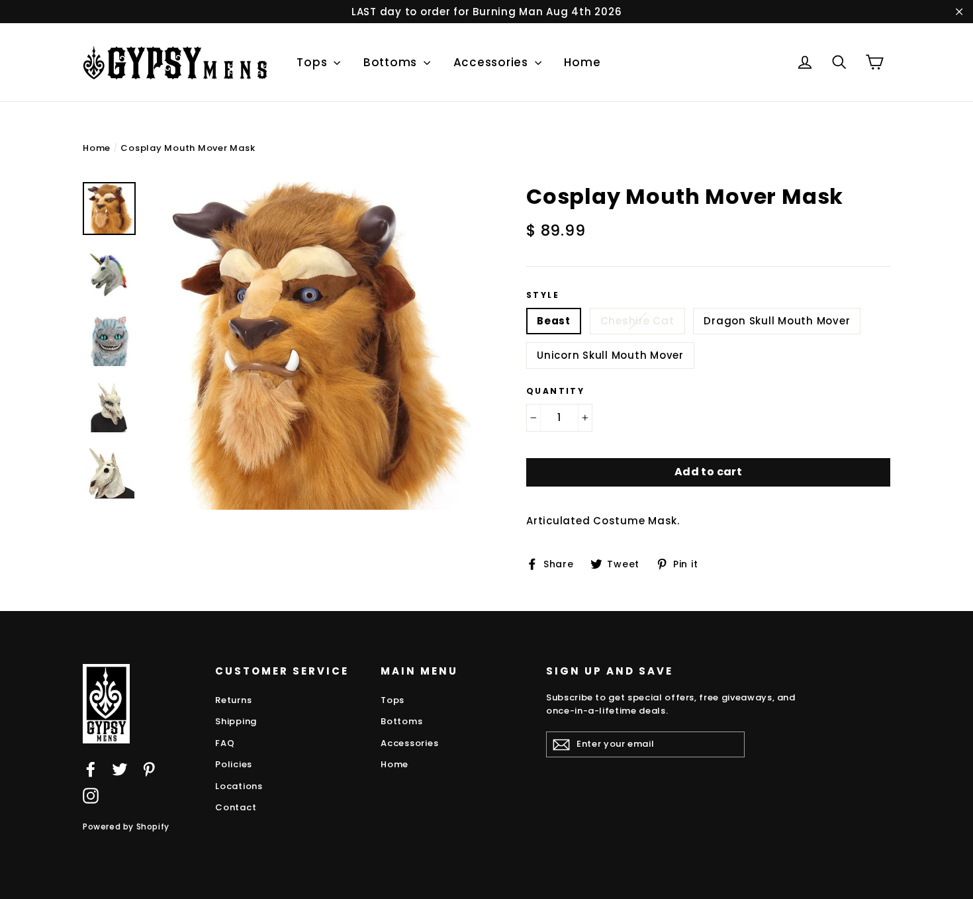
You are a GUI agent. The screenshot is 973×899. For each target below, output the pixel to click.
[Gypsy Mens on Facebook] (91, 769)
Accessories (492, 62)
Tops (313, 62)
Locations (239, 786)
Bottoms (391, 62)
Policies (233, 764)
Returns (233, 700)
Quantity (555, 391)
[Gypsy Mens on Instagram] (91, 795)
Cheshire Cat (637, 321)
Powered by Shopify (126, 826)
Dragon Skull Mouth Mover (777, 321)
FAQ (224, 743)
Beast (554, 321)
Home (582, 62)
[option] (313, 346)
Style (542, 295)
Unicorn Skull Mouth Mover (610, 355)
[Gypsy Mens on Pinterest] (149, 769)
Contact (235, 807)
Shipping (236, 721)
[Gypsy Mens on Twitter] (120, 769)
